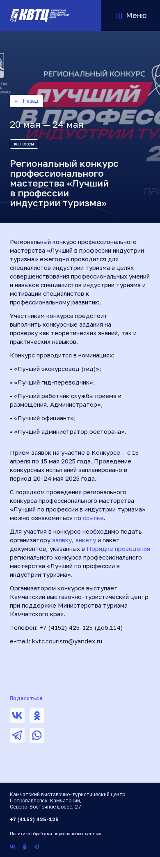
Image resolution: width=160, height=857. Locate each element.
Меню (136, 15)
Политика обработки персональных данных (55, 833)
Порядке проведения (118, 548)
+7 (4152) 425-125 (34, 819)
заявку (62, 540)
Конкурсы (24, 143)
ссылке (93, 517)
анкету (85, 540)
